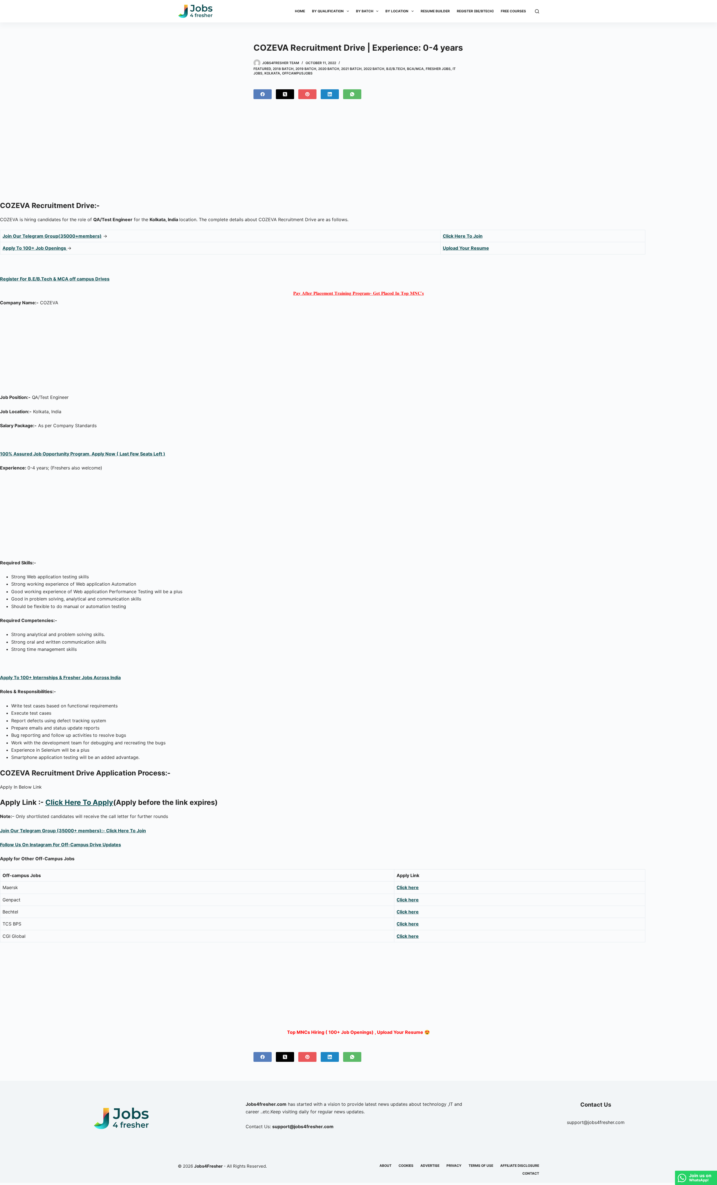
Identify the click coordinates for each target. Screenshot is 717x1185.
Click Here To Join (463, 236)
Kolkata (272, 73)
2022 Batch (374, 69)
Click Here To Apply (79, 802)
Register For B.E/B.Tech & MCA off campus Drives (55, 279)
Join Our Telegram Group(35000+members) (52, 236)
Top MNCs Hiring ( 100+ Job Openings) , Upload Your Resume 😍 (358, 1032)
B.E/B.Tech (395, 69)
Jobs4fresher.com (266, 1104)
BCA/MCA (415, 69)
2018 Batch (283, 69)
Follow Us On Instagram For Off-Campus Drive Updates (60, 844)
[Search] (537, 11)
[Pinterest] (307, 94)
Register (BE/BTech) (475, 11)
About (386, 1165)
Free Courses (513, 11)
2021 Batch (351, 69)
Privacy (454, 1165)
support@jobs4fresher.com (596, 1122)
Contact (530, 1173)
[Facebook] (262, 94)
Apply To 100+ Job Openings (35, 248)
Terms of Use (481, 1165)
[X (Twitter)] (285, 94)
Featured (262, 69)
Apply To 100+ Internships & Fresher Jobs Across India (60, 677)
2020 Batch (328, 69)
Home (300, 11)
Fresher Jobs (438, 69)
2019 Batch (305, 69)
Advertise (429, 1165)
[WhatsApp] (352, 94)
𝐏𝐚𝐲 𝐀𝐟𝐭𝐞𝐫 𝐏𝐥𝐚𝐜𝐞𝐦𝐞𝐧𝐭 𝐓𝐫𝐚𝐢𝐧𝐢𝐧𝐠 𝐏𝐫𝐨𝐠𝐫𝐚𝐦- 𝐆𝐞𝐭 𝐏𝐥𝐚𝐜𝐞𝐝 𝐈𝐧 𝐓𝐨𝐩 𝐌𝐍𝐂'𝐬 (358, 293)
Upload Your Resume (466, 248)
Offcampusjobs (297, 73)
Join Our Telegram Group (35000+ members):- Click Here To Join (73, 830)
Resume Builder (435, 11)
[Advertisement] (358, 152)
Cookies (406, 1165)
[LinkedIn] (330, 94)
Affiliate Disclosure (519, 1165)
